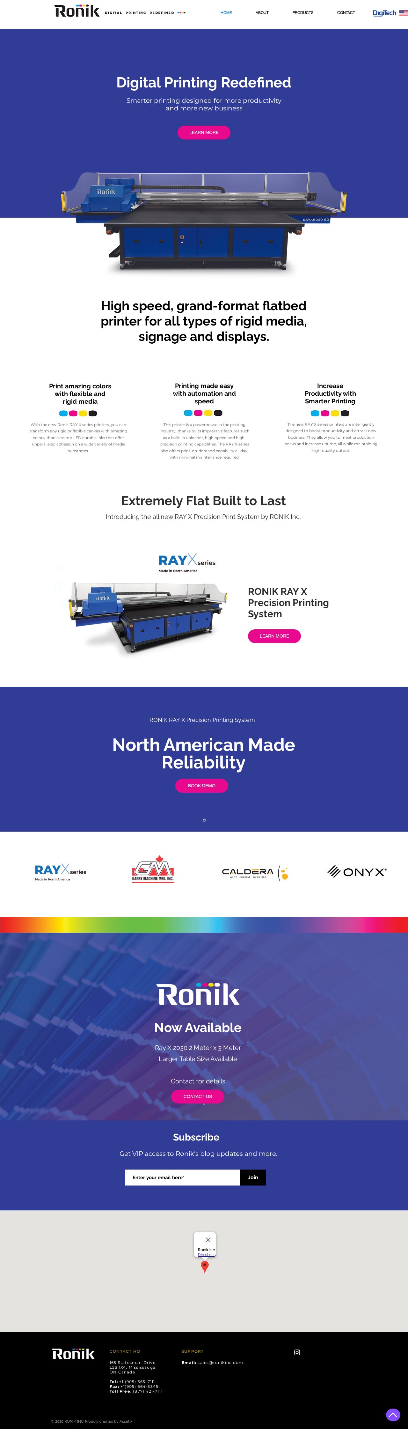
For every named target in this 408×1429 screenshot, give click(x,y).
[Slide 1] (204, 1104)
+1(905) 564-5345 (139, 1386)
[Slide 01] (204, 820)
